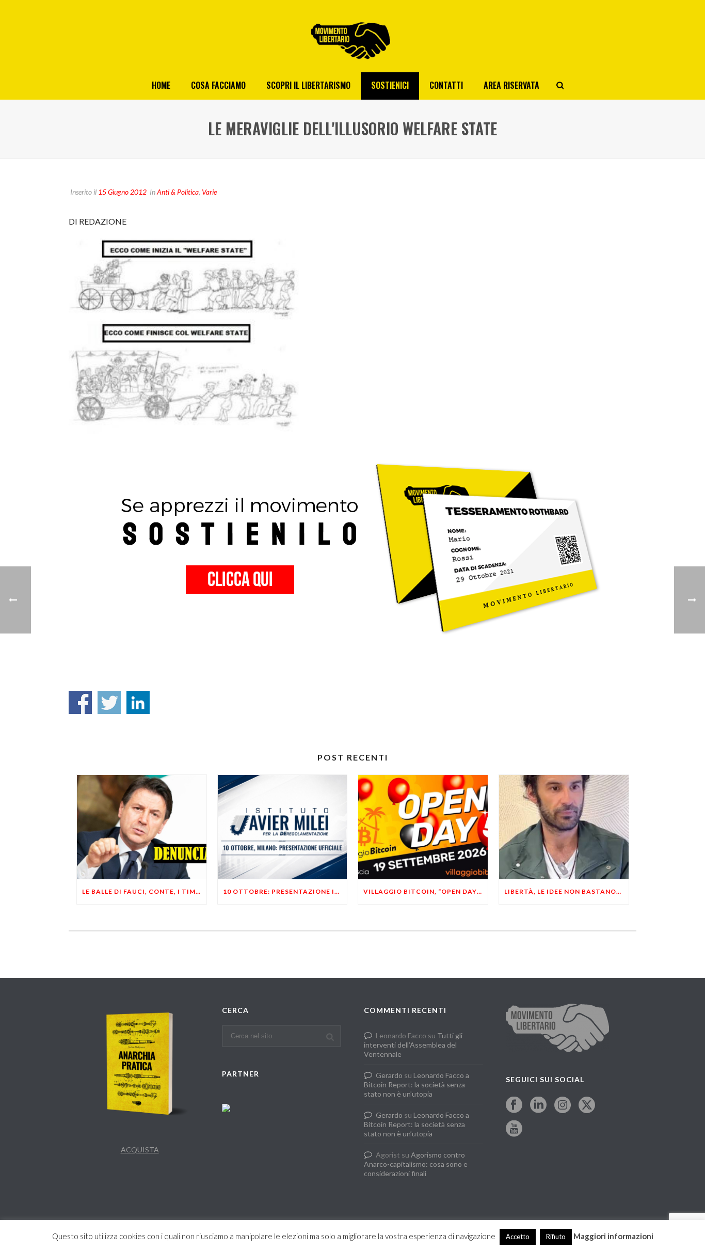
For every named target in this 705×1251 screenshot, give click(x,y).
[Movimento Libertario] (352, 36)
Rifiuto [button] (556, 1236)
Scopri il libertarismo (308, 85)
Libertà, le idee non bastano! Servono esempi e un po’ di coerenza (566, 891)
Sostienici (390, 85)
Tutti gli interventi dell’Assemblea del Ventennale (413, 1044)
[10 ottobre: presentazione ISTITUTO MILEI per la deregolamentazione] (282, 827)
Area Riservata (511, 85)
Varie (209, 191)
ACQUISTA (140, 1149)
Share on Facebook (80, 702)
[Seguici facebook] (514, 1105)
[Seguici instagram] (562, 1105)
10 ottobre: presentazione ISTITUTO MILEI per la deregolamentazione (285, 891)
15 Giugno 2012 (122, 191)
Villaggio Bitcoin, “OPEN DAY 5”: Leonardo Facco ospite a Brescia (425, 891)
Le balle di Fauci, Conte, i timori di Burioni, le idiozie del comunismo (144, 891)
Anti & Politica (178, 191)
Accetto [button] (518, 1236)
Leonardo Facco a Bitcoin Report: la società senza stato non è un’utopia (416, 1084)
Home (161, 85)
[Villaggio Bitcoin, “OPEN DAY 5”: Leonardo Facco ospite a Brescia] (423, 827)
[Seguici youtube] (514, 1129)
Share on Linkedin (138, 702)
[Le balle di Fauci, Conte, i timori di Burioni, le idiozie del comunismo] (141, 827)
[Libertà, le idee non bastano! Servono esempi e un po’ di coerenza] (564, 827)
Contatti (446, 85)
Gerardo (389, 1075)
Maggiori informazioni (613, 1236)
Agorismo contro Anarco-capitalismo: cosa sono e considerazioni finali (416, 1164)
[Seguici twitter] (587, 1105)
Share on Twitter (109, 702)
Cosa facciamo (218, 85)
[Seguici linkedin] (538, 1105)
